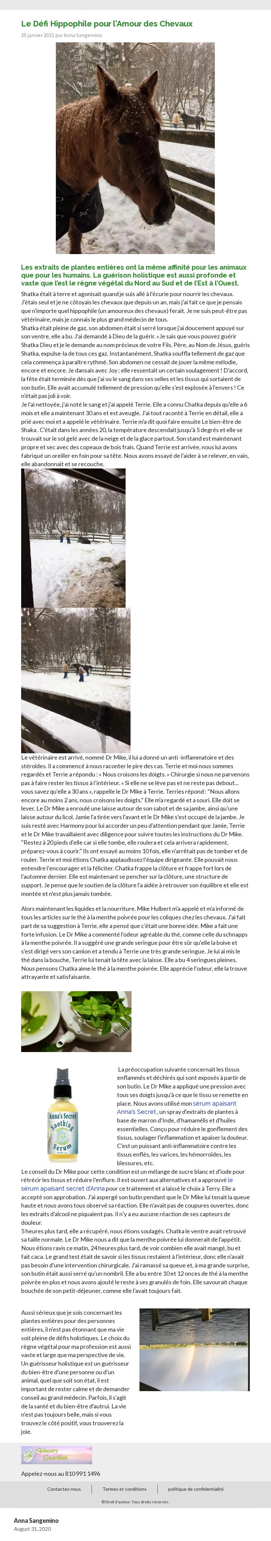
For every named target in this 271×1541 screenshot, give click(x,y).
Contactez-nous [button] (64, 1489)
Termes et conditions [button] (124, 1489)
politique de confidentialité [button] (196, 1489)
